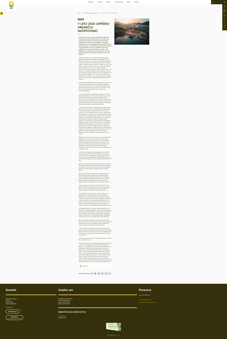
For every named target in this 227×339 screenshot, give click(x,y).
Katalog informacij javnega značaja (147, 302)
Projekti (108, 2)
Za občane (90, 2)
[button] (1, 13)
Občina (129, 2)
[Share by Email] (109, 273)
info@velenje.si (13, 311)
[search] (213, 2)
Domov (79, 13)
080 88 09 (14, 317)
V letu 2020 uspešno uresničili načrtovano (91, 13)
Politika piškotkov (144, 295)
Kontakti (136, 2)
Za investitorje (119, 2)
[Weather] (224, 6)
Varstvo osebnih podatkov (145, 299)
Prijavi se (62, 317)
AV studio (118, 335)
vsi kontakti (9, 307)
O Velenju (100, 2)
